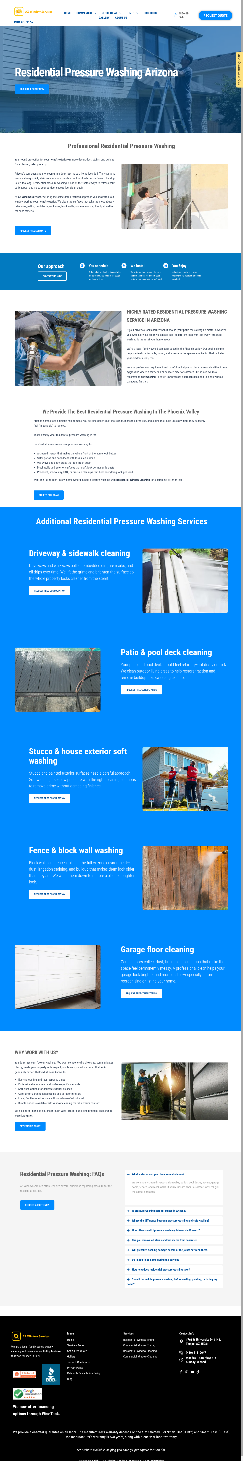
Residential (109, 13)
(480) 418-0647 (196, 1352)
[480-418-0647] (175, 15)
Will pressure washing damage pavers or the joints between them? (170, 1250)
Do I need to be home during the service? (155, 1259)
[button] (174, 1174)
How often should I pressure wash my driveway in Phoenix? (166, 1230)
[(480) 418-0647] (181, 1352)
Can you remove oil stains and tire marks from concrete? (164, 1240)
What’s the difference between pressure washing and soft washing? (170, 1220)
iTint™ (130, 13)
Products (150, 13)
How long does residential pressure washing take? (161, 1269)
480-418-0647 (184, 15)
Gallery (104, 17)
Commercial (84, 13)
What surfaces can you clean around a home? (158, 1174)
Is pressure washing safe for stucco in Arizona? (159, 1210)
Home (67, 13)
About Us (121, 17)
